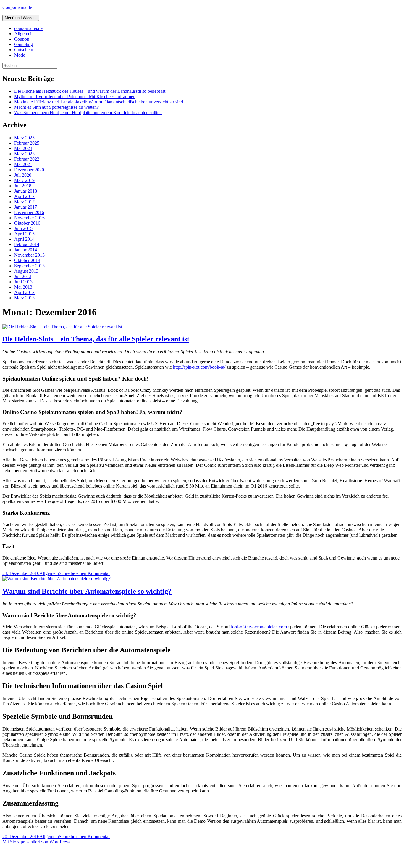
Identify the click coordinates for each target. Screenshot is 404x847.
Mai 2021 (23, 164)
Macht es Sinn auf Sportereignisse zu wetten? (56, 107)
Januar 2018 (25, 191)
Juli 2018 (22, 185)
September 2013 (29, 265)
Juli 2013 (22, 276)
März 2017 (24, 201)
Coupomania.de (17, 7)
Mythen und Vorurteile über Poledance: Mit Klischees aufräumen (74, 96)
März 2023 (24, 153)
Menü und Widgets (21, 18)
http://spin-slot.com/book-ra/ (199, 367)
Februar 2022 (26, 159)
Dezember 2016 (29, 212)
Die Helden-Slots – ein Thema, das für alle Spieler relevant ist (95, 339)
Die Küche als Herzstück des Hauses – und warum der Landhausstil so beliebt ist (89, 91)
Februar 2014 (26, 244)
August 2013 (26, 271)
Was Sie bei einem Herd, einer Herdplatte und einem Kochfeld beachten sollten (88, 112)
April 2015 (24, 233)
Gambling (23, 44)
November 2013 (29, 255)
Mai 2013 (23, 287)
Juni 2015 (23, 228)
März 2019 (24, 180)
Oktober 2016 (27, 223)
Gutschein (23, 49)
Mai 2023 (23, 148)
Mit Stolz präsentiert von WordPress (36, 841)
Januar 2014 (25, 249)
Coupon (21, 38)
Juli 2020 (22, 175)
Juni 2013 (23, 281)
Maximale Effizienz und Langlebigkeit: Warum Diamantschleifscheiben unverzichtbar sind (98, 101)
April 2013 (24, 292)
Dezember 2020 (29, 169)
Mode (19, 54)
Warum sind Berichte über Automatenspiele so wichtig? (87, 591)
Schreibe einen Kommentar (84, 573)
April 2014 (24, 239)
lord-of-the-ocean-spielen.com (259, 626)
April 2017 (24, 196)
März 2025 (24, 137)
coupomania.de (28, 28)
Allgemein (24, 33)
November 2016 (29, 217)
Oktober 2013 (27, 260)
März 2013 (24, 297)
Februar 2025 (26, 143)
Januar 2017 (25, 207)
